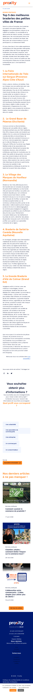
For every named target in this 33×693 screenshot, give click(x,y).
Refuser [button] (21, 690)
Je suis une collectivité (16, 633)
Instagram (16, 661)
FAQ (16, 647)
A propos (16, 636)
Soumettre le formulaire (11, 462)
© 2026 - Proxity (16, 676)
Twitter (16, 663)
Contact (16, 649)
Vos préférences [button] (24, 687)
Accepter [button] (12, 690)
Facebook (16, 659)
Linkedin (16, 657)
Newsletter (16, 651)
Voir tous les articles (16, 608)
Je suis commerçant (16, 631)
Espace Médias (16, 639)
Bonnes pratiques (9, 12)
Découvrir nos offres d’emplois (16, 643)
